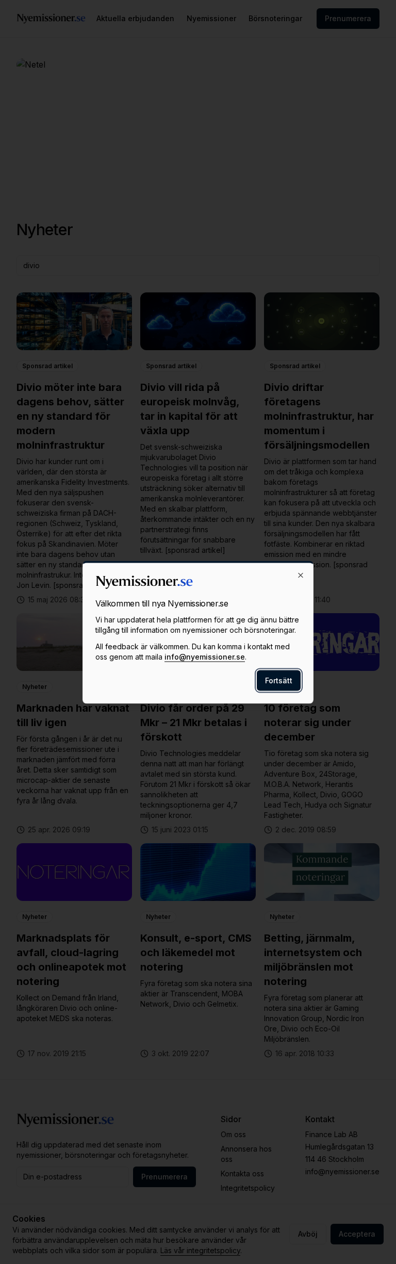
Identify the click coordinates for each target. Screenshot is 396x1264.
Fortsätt (278, 680)
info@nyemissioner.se (204, 656)
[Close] (300, 575)
